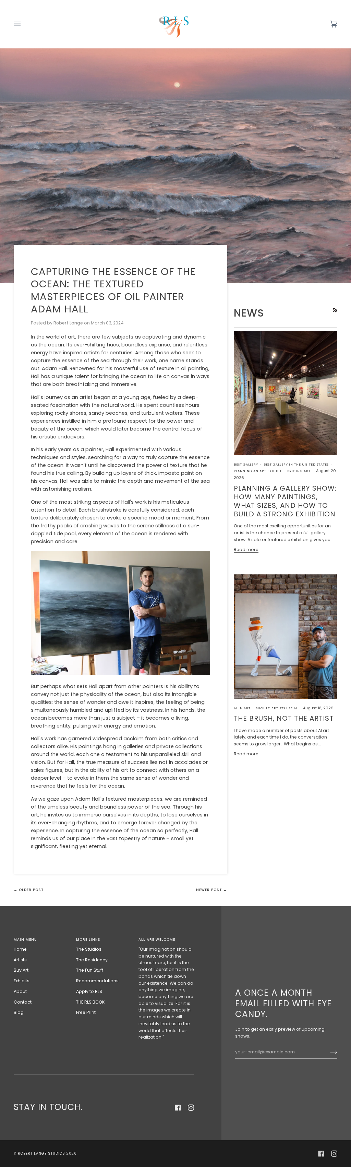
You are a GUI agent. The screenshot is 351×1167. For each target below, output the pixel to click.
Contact (23, 1002)
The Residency (92, 960)
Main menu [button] (25, 939)
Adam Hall (54, 368)
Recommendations (97, 981)
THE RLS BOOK (90, 1002)
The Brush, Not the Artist (284, 718)
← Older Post (29, 890)
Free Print (86, 1012)
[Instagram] (191, 1108)
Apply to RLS (89, 991)
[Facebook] (178, 1108)
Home (20, 949)
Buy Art (21, 970)
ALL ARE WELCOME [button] (156, 939)
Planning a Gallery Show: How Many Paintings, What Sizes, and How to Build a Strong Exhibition (285, 501)
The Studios (88, 949)
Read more (246, 549)
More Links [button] (88, 939)
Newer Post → (211, 890)
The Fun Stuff (89, 970)
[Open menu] (24, 24)
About (20, 991)
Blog (19, 1012)
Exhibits (21, 981)
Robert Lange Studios (41, 1153)
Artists (20, 960)
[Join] (328, 1051)
